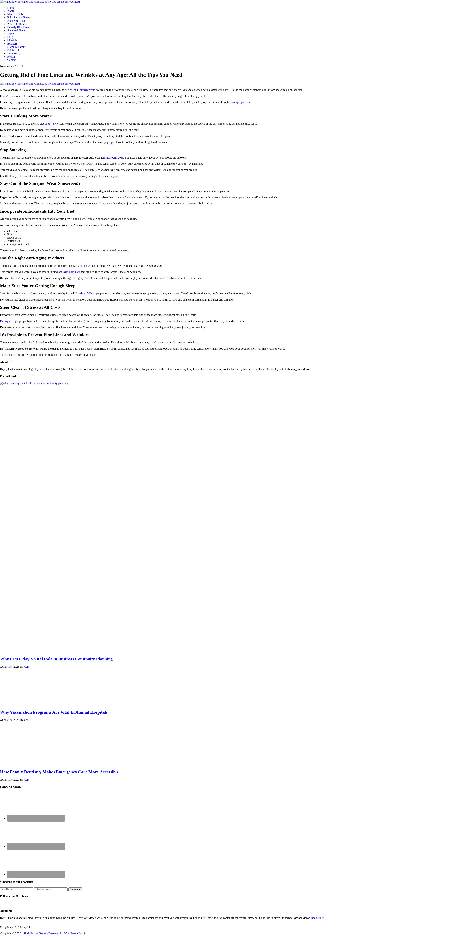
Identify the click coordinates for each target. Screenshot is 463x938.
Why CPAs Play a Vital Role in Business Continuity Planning (56, 659)
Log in (82, 933)
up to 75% (50, 123)
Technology (14, 53)
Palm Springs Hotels (19, 17)
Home (10, 7)
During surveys (9, 321)
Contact (11, 59)
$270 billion (80, 265)
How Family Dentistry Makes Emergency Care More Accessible (59, 772)
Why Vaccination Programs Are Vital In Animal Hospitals (54, 712)
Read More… (319, 917)
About (10, 10)
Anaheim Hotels (16, 20)
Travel (10, 33)
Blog (10, 37)
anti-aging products (69, 271)
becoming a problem (238, 102)
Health (11, 56)
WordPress (70, 933)
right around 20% (113, 157)
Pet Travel (13, 50)
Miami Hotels (15, 14)
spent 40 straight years (82, 89)
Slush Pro (28, 933)
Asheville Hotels (16, 24)
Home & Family (16, 46)
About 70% (85, 293)
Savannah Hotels (17, 30)
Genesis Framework (50, 933)
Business (12, 43)
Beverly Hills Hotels (19, 27)
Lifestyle (12, 40)
